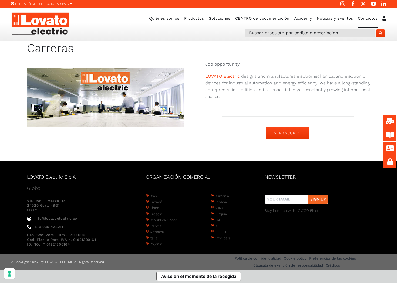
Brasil (154, 196)
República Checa (163, 220)
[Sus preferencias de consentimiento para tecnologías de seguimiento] (9, 273)
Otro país (222, 238)
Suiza (219, 208)
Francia (156, 226)
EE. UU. (221, 232)
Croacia (156, 214)
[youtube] (373, 3)
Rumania (222, 196)
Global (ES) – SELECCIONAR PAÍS (42, 4)
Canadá (156, 202)
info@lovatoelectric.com (57, 218)
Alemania (157, 232)
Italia (153, 238)
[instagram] (342, 3)
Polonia (156, 244)
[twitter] (363, 3)
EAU (218, 220)
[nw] (297, 195)
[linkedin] (383, 3)
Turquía (221, 214)
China (154, 208)
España (221, 202)
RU (217, 226)
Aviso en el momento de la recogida (198, 276)
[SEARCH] (380, 33)
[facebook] (353, 3)
